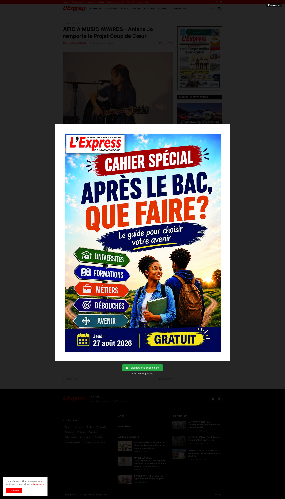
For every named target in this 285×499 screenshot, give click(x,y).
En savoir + (38, 484)
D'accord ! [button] (14, 490)
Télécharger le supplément (144, 367)
